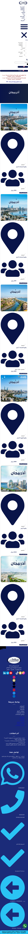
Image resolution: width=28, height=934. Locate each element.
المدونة (22, 20)
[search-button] (27, 64)
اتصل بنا (22, 54)
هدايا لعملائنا (20, 713)
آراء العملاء (23, 47)
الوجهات (22, 9)
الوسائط (22, 16)
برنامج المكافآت (19, 714)
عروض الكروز (20, 711)
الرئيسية (22, 7)
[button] (24, 32)
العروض (22, 8)
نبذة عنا (23, 50)
